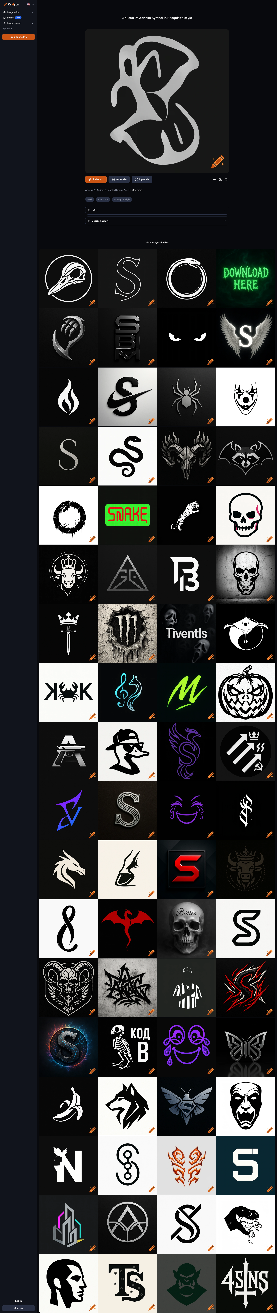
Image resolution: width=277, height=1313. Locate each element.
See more (137, 190)
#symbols (103, 199)
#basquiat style (122, 199)
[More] (214, 179)
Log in (18, 1301)
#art (89, 199)
